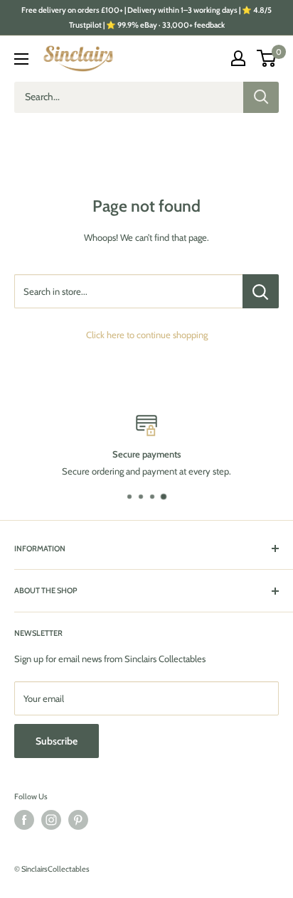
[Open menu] (21, 59)
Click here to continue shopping (147, 334)
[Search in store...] (261, 291)
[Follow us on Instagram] (51, 820)
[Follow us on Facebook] (24, 820)
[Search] (261, 97)
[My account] (238, 58)
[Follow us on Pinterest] (78, 820)
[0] (267, 58)
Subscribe (57, 741)
